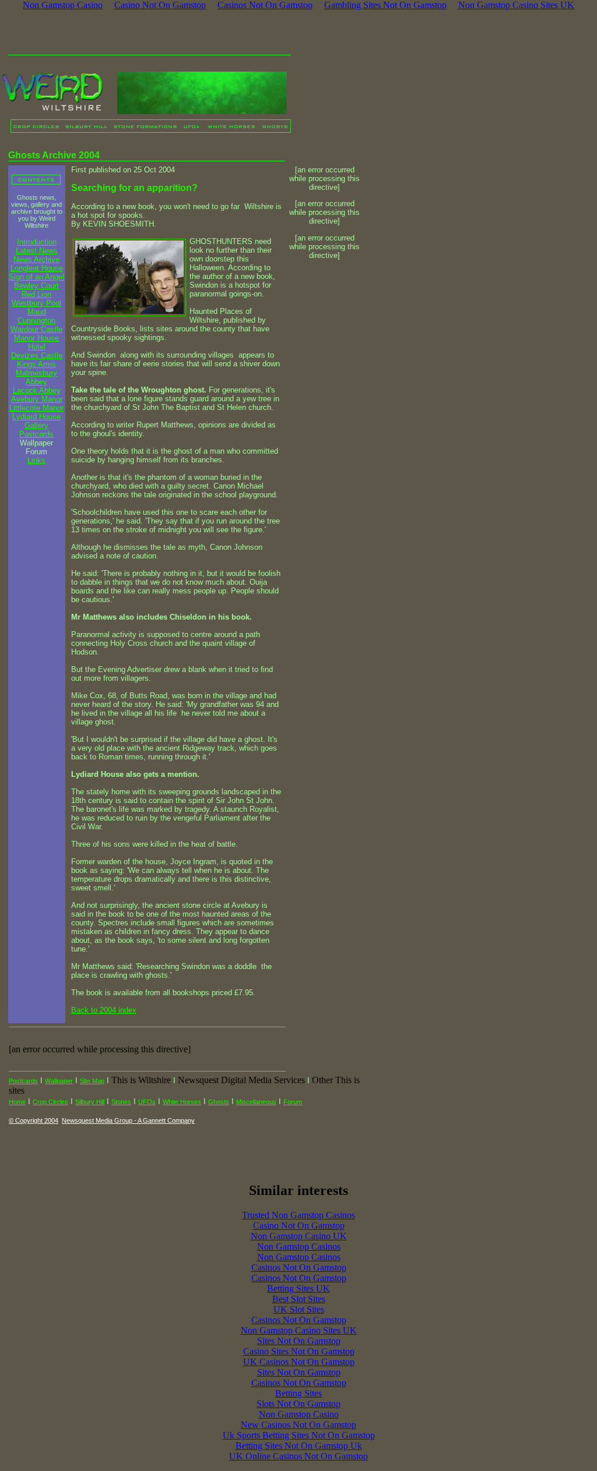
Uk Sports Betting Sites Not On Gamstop (299, 1435)
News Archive (36, 259)
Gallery (36, 425)
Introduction (37, 242)
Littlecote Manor (36, 408)
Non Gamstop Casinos (298, 1246)
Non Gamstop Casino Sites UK (299, 1330)
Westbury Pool (36, 303)
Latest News (37, 250)
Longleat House (36, 268)
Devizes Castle (36, 355)
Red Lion (36, 294)
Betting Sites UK (298, 1288)
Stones (121, 1101)
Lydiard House (36, 416)
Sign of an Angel (36, 277)
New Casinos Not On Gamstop (298, 1425)
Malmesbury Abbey (36, 377)
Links (36, 460)
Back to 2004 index (103, 1010)
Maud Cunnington (36, 316)
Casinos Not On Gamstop (298, 1267)
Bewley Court (36, 285)
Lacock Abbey (37, 390)
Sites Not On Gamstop (298, 1341)
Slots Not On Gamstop (298, 1404)
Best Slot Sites (298, 1299)
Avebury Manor (36, 399)
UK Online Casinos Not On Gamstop (298, 1456)
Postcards (36, 434)
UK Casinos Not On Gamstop (298, 1362)
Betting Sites (298, 1393)
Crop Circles (50, 1101)
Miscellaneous (256, 1101)
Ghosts (218, 1101)
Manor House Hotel (36, 342)
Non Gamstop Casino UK (299, 1236)
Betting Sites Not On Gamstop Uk (299, 1446)
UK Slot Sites (298, 1309)
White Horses (182, 1101)
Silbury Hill (89, 1101)
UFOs (147, 1101)
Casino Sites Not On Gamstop (298, 1351)
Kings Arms (36, 364)
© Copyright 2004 (33, 1120)
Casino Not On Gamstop (299, 1225)
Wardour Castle (36, 329)
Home (17, 1101)
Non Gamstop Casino (299, 1414)
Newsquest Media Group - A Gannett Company (128, 1120)
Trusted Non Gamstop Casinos (298, 1215)
